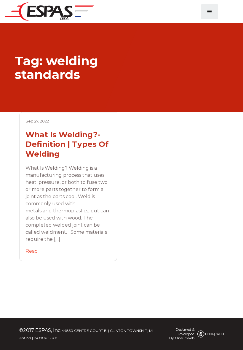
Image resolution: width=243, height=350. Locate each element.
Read (31, 251)
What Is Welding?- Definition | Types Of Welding (66, 144)
